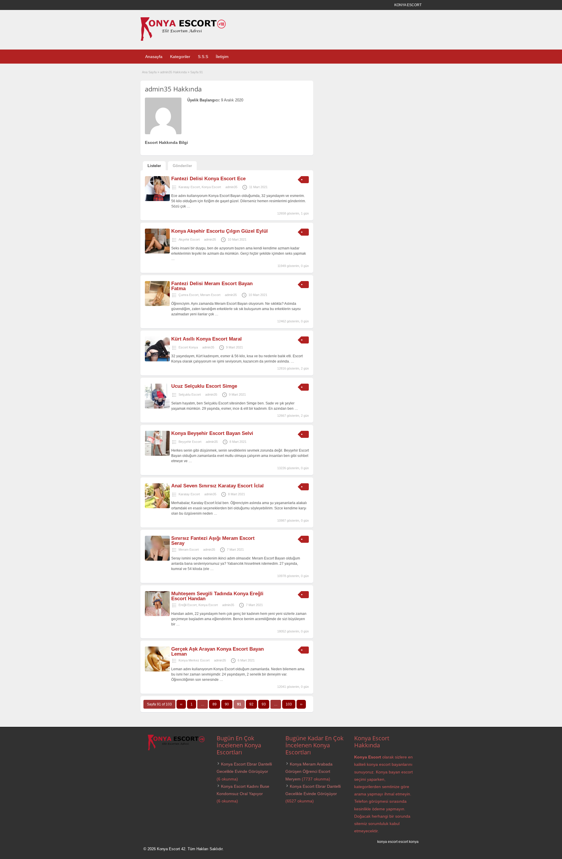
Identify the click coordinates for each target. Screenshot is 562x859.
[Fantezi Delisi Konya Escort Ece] (157, 200)
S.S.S (203, 56)
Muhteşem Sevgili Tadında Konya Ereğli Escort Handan (217, 596)
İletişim (222, 56)
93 (264, 704)
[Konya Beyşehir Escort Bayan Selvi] (157, 455)
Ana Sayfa (149, 72)
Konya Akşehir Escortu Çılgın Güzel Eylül (219, 231)
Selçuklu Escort (190, 394)
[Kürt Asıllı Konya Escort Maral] (157, 360)
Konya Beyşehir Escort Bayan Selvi (212, 433)
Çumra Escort (188, 295)
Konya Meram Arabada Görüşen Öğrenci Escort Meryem (309, 771)
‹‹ (181, 704)
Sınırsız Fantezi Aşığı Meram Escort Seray (213, 540)
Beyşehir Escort (190, 441)
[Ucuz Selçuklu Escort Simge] (157, 407)
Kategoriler (180, 56)
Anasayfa (153, 56)
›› (301, 704)
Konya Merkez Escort (194, 660)
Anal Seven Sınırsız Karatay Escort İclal (217, 486)
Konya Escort (211, 187)
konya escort (387, 842)
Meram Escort (210, 295)
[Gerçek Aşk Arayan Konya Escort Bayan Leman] (157, 670)
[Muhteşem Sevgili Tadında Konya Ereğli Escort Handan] (157, 615)
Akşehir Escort (189, 239)
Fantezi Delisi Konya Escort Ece (208, 178)
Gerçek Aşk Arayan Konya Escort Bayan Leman (217, 651)
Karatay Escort (189, 187)
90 (227, 704)
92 (251, 704)
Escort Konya (188, 347)
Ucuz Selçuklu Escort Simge (204, 386)
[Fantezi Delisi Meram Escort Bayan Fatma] (157, 305)
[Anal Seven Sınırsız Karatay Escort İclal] (157, 507)
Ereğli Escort (188, 605)
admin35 (231, 187)
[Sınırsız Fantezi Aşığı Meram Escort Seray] (157, 559)
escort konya (408, 842)
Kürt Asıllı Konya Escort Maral (206, 339)
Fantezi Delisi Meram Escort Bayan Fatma (212, 286)
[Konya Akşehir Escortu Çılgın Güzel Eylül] (157, 252)
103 (289, 704)
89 (215, 704)
